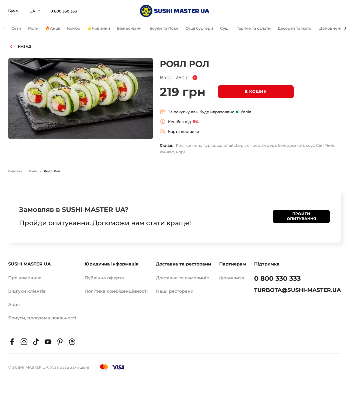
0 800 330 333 (63, 11)
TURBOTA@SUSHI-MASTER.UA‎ (297, 290)
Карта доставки (183, 131)
